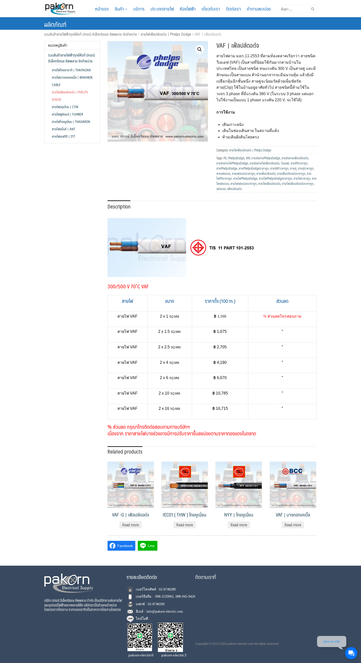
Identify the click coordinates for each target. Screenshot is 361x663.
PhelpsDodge (236, 158)
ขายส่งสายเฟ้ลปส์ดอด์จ (294, 158)
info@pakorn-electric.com (164, 611)
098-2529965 (164, 596)
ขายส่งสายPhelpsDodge (265, 158)
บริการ (139, 9)
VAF (248, 158)
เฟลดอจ (221, 189)
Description (119, 206)
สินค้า (120, 9)
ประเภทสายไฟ (162, 9)
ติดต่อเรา (233, 9)
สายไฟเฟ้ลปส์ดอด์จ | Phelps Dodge (166, 34)
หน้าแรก (102, 9)
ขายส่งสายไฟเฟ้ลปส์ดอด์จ (264, 163)
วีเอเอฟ (285, 163)
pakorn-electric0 (140, 655)
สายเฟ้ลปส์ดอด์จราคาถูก (291, 173)
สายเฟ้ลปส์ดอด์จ (266, 173)
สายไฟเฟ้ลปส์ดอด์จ (269, 183)
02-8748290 (156, 604)
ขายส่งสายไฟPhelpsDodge (232, 163)
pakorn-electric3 (173, 655)
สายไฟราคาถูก (301, 178)
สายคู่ (293, 168)
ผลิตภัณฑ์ (55, 24)
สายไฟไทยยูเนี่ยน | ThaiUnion (71, 121)
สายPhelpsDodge (226, 168)
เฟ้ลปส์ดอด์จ (234, 189)
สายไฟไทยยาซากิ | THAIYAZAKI (71, 70)
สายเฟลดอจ (223, 173)
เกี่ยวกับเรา (211, 9)
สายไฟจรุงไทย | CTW (65, 107)
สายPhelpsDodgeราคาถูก (254, 168)
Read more (130, 524)
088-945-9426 (185, 596)
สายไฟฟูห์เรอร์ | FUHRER (67, 114)
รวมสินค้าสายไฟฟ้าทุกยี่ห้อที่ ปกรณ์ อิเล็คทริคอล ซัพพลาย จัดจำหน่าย (90, 34)
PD (225, 158)
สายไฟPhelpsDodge (245, 178)
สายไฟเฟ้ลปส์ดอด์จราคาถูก (297, 183)
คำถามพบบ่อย (259, 9)
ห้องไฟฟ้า (188, 9)
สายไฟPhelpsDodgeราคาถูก (275, 178)
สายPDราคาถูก (299, 163)
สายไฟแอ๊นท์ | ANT (63, 129)
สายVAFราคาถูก (279, 168)
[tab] (119, 206)
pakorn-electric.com (240, 644)
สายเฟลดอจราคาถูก (243, 173)
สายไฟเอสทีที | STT (63, 136)
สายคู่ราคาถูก (305, 168)
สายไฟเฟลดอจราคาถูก (243, 183)
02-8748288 (167, 589)
